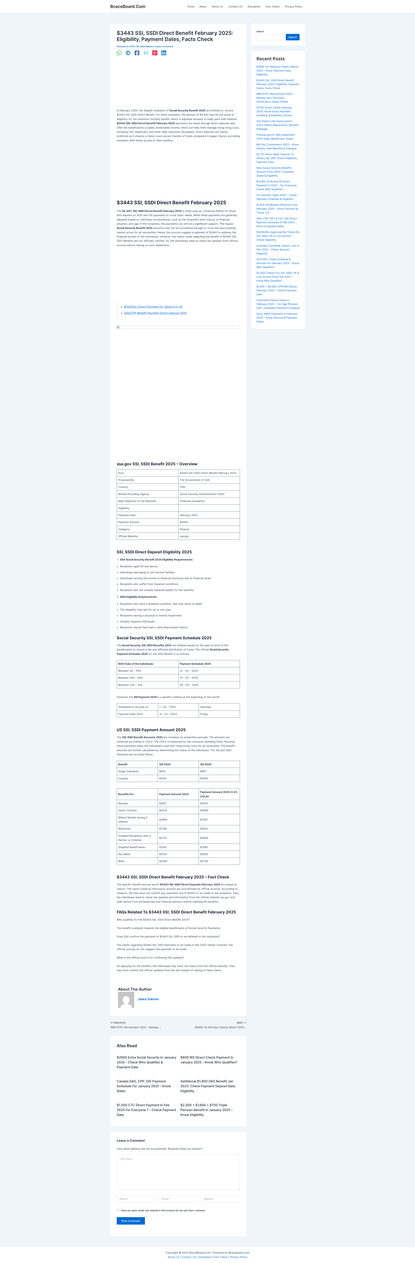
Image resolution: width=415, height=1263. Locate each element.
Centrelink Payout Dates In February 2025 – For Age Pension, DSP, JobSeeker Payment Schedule (278, 304)
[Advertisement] (178, 84)
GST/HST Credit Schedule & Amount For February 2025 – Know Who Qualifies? (277, 263)
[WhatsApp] (119, 53)
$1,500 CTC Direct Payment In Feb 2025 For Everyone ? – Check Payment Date (146, 1110)
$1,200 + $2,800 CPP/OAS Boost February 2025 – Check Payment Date (276, 290)
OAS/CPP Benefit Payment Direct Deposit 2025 (155, 313)
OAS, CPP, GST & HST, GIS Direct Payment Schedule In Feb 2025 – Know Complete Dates (276, 222)
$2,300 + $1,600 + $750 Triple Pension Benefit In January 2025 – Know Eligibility (206, 1110)
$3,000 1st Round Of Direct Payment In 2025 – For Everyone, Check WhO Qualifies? (276, 185)
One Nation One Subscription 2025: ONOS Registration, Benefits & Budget (277, 125)
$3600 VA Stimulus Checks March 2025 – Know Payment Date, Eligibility (277, 70)
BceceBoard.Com (127, 6)
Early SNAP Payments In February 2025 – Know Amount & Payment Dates (277, 317)
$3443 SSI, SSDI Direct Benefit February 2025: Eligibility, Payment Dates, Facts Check (277, 84)
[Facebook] (137, 53)
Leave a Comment (164, 46)
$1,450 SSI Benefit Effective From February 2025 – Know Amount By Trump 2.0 (277, 208)
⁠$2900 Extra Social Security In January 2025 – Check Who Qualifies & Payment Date (146, 1062)
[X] (145, 53)
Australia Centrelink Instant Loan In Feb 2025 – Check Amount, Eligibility (277, 249)
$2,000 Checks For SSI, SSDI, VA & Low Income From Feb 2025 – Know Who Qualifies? (277, 276)
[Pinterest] (154, 53)
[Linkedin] (163, 53)
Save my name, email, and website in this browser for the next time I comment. (163, 1210)
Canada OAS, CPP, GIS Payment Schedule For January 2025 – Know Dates (144, 1086)
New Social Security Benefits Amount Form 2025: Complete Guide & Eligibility (275, 171)
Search (260, 31)
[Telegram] (128, 53)
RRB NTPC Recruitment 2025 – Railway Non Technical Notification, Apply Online (275, 97)
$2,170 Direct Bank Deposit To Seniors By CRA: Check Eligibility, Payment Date (276, 158)
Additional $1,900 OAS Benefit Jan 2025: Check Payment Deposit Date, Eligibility (208, 1086)
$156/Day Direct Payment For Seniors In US (153, 306)
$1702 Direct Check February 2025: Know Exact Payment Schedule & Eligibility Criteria (274, 111)
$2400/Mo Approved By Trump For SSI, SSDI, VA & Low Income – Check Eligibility (278, 235)
